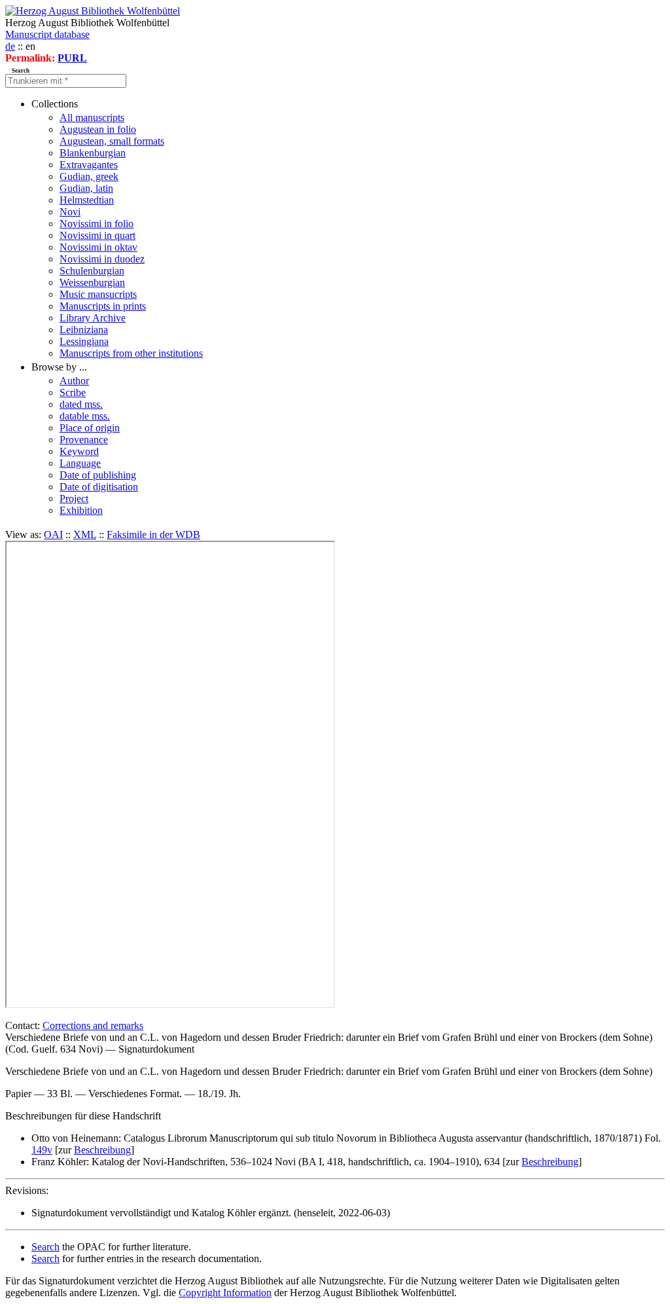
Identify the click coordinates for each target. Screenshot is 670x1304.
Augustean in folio (98, 129)
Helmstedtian (87, 200)
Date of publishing (98, 474)
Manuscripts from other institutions (131, 353)
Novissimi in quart (97, 235)
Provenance (84, 439)
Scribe (73, 392)
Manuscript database (47, 34)
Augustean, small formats (112, 141)
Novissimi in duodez (102, 258)
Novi (70, 211)
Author (74, 380)
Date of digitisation (99, 486)
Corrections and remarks (93, 1025)
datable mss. (85, 416)
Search (45, 1246)
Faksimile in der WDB (153, 534)
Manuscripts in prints (103, 306)
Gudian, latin (86, 188)
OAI (53, 534)
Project (74, 498)
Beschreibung (102, 1149)
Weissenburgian (92, 282)
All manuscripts (92, 117)
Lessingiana (84, 341)
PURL (72, 57)
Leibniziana (84, 329)
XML (84, 534)
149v (41, 1149)
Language (80, 463)
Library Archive (93, 317)
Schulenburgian (92, 270)
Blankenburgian (93, 152)
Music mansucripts (98, 294)
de (10, 46)
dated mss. (81, 404)
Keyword (79, 451)
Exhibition (81, 510)
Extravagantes (89, 164)
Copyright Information (225, 1292)
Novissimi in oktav (98, 247)
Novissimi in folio (96, 223)
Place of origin (90, 427)
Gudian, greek (89, 176)
